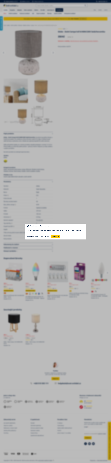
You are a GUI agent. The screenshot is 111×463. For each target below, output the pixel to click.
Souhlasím (55, 236)
